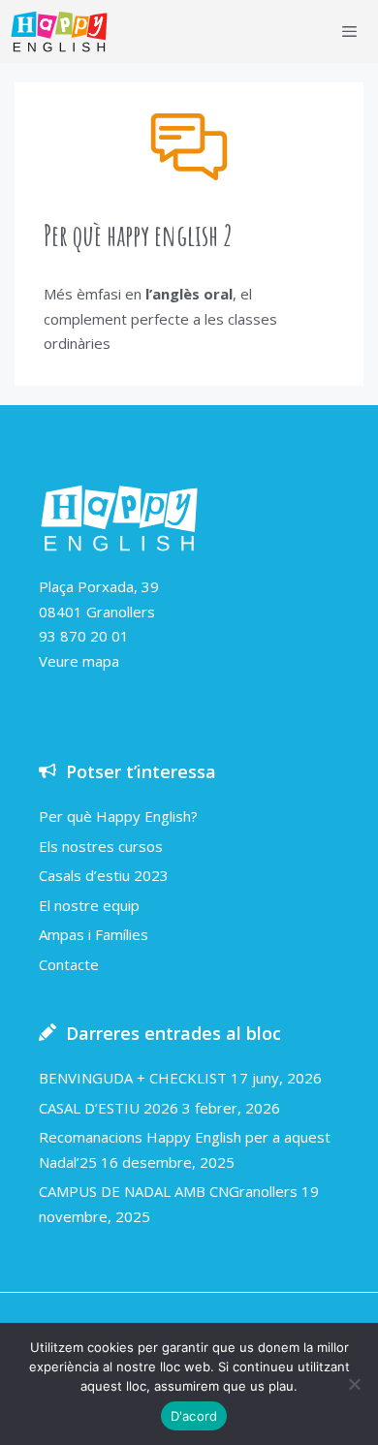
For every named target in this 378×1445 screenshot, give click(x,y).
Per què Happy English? (118, 816)
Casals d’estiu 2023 (104, 875)
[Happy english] (59, 31)
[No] (353, 1384)
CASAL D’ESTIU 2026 (108, 1107)
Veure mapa (79, 661)
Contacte (69, 964)
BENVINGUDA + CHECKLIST (133, 1077)
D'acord (194, 1416)
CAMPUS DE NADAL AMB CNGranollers (168, 1191)
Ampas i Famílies (93, 934)
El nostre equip (89, 905)
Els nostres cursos (101, 846)
